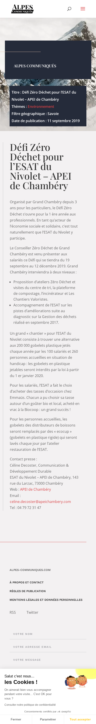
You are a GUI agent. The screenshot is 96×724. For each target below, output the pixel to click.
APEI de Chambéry (35, 489)
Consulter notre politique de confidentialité (30, 704)
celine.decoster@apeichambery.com (40, 501)
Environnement (41, 106)
